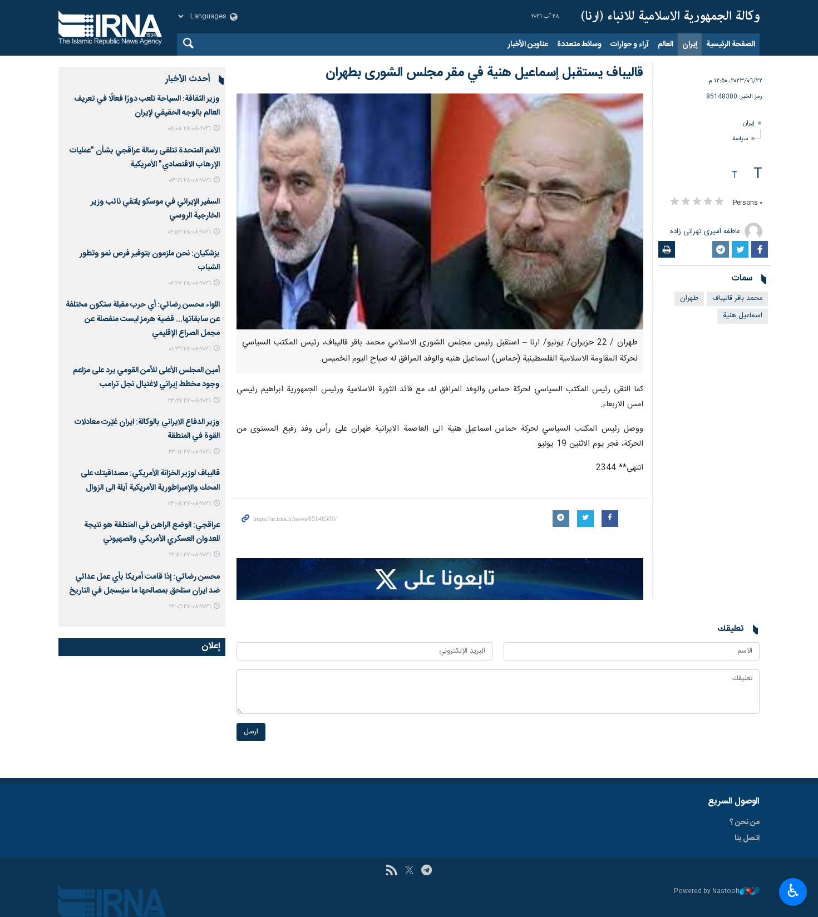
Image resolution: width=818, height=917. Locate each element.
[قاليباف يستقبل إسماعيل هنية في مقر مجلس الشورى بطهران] (439, 211)
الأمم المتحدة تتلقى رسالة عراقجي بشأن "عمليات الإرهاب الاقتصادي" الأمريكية (145, 157)
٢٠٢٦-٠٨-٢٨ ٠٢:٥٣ (189, 232)
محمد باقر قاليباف (737, 298)
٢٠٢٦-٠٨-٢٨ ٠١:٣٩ (190, 349)
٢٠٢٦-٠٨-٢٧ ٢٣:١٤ (190, 452)
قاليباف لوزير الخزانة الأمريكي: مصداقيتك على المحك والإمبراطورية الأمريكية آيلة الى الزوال (150, 480)
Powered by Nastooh (707, 891)
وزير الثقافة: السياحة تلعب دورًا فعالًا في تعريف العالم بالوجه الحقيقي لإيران (147, 106)
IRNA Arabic (671, 17)
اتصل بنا (747, 838)
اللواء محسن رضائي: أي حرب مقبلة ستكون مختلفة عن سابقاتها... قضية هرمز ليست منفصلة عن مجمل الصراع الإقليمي (143, 318)
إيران (689, 44)
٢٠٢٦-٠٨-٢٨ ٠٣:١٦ (190, 180)
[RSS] (391, 871)
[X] (409, 871)
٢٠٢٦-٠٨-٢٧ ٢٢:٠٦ (190, 607)
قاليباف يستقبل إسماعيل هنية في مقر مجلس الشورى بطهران (484, 73)
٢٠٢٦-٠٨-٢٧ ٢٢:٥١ (190, 555)
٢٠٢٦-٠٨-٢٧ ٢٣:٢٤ (189, 401)
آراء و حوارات (629, 44)
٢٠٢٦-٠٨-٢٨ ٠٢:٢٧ (190, 283)
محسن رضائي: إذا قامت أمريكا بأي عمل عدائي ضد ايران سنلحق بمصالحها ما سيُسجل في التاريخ (144, 584)
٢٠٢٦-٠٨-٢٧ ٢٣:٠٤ (189, 504)
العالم (665, 44)
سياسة (740, 139)
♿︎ (793, 891)
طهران (689, 298)
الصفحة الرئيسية (730, 44)
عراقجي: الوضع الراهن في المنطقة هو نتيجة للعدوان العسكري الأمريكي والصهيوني (152, 532)
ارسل (251, 732)
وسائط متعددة (579, 44)
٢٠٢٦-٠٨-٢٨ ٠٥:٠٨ (189, 129)
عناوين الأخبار (527, 44)
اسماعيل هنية (742, 316)
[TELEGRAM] (426, 871)
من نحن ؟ (745, 822)
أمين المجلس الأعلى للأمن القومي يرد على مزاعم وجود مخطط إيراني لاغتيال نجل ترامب (146, 377)
